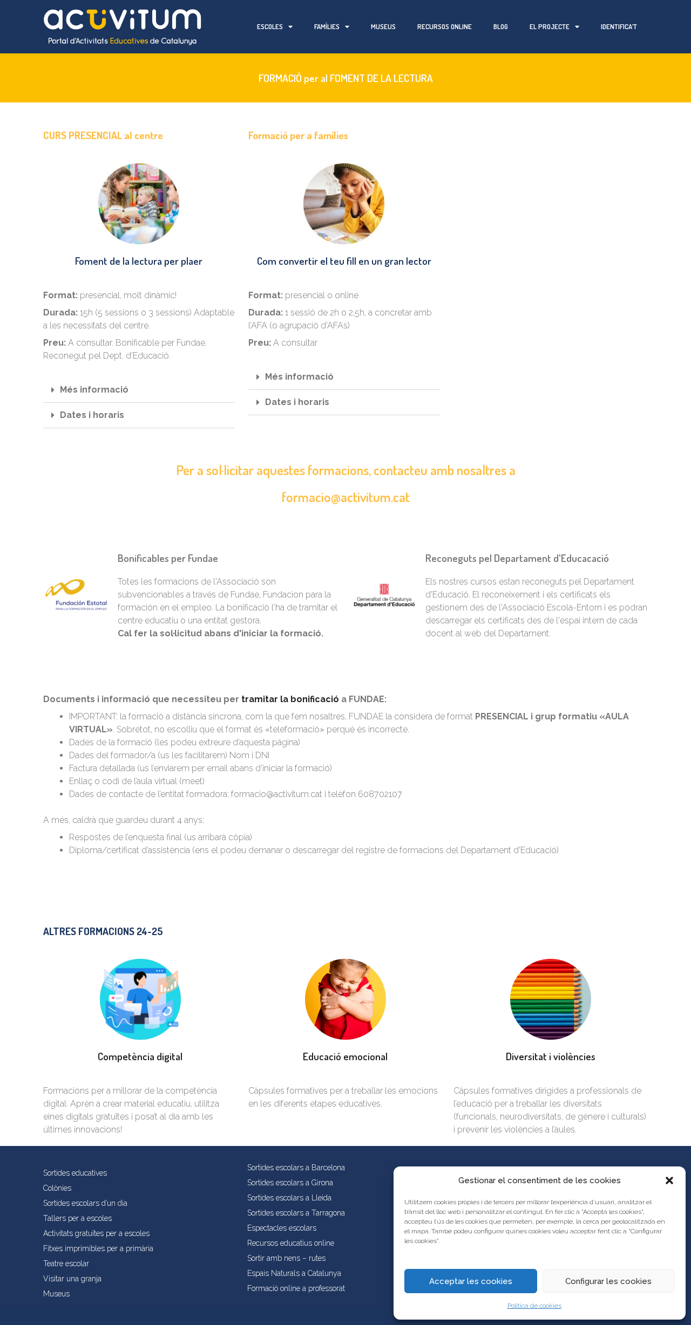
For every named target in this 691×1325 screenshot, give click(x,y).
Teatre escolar (66, 1263)
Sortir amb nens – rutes (286, 1258)
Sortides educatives (75, 1173)
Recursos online (444, 26)
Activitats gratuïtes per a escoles (96, 1233)
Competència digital (140, 1056)
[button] (669, 1180)
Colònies (57, 1188)
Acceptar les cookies (470, 1281)
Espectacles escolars (281, 1228)
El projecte (550, 26)
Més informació (94, 390)
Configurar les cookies (608, 1281)
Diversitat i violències (550, 1056)
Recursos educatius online (290, 1243)
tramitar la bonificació (290, 699)
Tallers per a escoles (77, 1218)
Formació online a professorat (296, 1288)
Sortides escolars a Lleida (289, 1197)
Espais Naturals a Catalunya (294, 1273)
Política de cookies (534, 1305)
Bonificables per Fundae (168, 558)
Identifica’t (619, 26)
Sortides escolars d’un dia (85, 1203)
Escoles (270, 26)
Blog (500, 26)
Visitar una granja (72, 1278)
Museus (383, 26)
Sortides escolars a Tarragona (296, 1213)
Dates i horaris (92, 415)
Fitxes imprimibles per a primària (98, 1248)
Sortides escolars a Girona (290, 1182)
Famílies (327, 26)
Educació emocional (345, 1056)
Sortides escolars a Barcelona (296, 1167)
